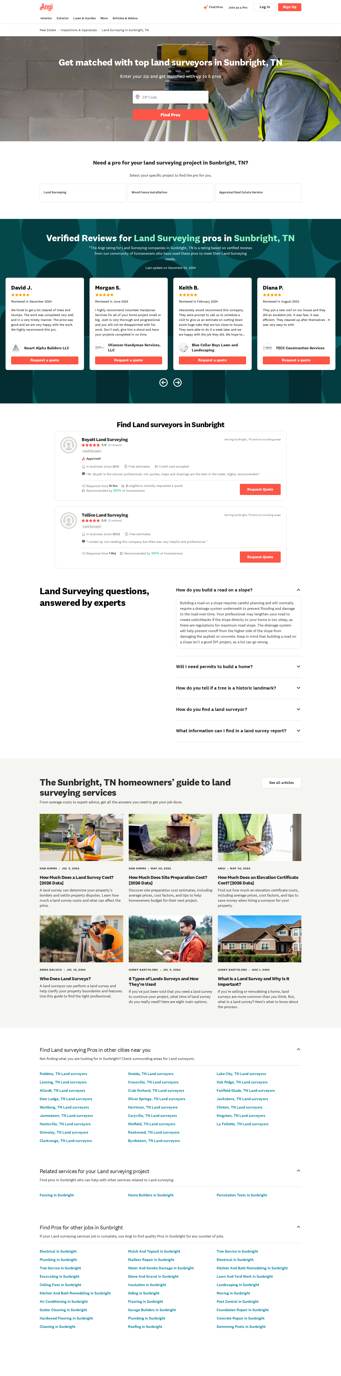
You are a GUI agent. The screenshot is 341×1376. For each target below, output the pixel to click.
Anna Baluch (51, 970)
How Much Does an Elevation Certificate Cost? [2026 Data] (258, 880)
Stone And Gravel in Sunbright (153, 1276)
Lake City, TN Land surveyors (241, 1073)
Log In (265, 6)
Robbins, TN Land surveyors (63, 1073)
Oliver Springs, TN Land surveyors (156, 1098)
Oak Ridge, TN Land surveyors (242, 1082)
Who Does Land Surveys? (65, 978)
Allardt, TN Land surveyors (62, 1090)
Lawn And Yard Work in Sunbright (245, 1276)
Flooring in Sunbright (145, 1301)
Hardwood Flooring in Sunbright (66, 1318)
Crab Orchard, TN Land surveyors (156, 1090)
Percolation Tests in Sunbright (242, 1195)
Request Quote (260, 489)
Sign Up (289, 6)
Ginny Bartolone (143, 970)
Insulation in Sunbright (147, 1284)
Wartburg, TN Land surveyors (64, 1107)
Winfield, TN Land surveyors (151, 1124)
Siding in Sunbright (143, 1293)
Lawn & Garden (84, 18)
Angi (221, 868)
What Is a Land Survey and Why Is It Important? (253, 981)
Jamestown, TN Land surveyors (66, 1115)
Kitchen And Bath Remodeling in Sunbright (75, 1293)
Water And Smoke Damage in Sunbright (161, 1268)
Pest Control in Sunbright (238, 1301)
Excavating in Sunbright (59, 1276)
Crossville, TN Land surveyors (153, 1082)
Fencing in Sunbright (57, 1195)
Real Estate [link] (48, 30)
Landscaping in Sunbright (238, 1284)
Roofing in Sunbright (145, 1326)
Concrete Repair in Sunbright (240, 1318)
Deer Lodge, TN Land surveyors (66, 1098)
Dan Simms (48, 868)
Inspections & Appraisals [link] (79, 30)
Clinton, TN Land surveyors (240, 1107)
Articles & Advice (125, 18)
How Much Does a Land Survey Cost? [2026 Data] (76, 880)
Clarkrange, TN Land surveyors (66, 1140)
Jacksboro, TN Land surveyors (242, 1098)
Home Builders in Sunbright (151, 1195)
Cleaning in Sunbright (57, 1326)
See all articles (281, 782)
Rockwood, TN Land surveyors (154, 1132)
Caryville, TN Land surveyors (152, 1115)
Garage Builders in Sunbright (152, 1309)
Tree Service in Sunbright (60, 1268)
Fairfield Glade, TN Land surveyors (246, 1090)
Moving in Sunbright (233, 1293)
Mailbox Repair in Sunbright (151, 1259)
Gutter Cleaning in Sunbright (63, 1309)
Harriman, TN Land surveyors (153, 1107)
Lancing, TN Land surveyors (63, 1082)
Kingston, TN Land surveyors (241, 1115)
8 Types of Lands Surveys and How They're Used (163, 981)
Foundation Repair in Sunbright (243, 1309)
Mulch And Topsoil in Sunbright (154, 1251)
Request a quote (44, 360)
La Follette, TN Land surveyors (243, 1124)
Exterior (63, 18)
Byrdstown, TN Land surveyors (154, 1140)
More (104, 18)
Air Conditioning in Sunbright (64, 1301)
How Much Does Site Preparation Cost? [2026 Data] (168, 880)
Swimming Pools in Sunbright (241, 1326)
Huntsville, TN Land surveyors (65, 1124)
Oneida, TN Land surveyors (151, 1073)
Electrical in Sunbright (58, 1251)
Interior (46, 18)
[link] (15, 348)
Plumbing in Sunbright (58, 1259)
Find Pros (170, 115)
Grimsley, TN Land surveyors (64, 1132)
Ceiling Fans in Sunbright (60, 1284)
